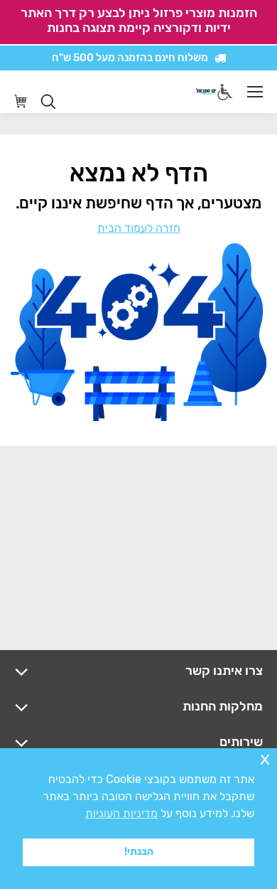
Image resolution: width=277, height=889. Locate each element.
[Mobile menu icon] (255, 92)
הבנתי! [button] (138, 852)
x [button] (265, 758)
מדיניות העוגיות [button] (121, 813)
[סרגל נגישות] (225, 92)
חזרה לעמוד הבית (138, 228)
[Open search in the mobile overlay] (48, 102)
